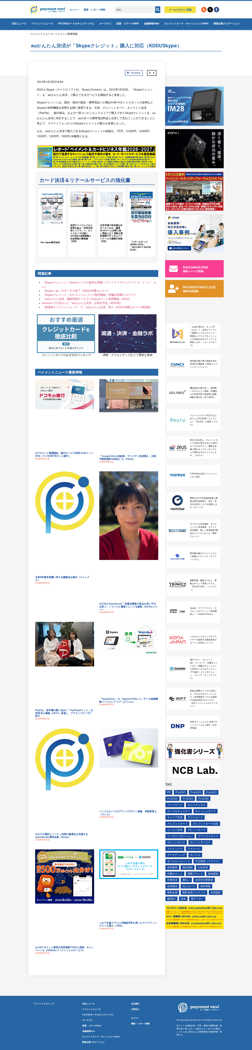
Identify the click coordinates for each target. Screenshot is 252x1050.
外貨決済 (172, 879)
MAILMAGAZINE (195, 267)
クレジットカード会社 (205, 823)
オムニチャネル (197, 804)
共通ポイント (175, 873)
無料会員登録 (190, 291)
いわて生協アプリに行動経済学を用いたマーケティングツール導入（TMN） (128, 924)
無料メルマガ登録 (193, 271)
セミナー (74, 9)
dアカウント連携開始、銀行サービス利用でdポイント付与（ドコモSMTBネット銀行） (64, 454)
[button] (134, 73)
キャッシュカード (205, 811)
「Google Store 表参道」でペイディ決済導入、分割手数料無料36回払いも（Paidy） (127, 457)
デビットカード (197, 829)
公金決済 (203, 867)
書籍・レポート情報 (94, 9)
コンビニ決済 (175, 829)
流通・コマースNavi (127, 23)
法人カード (188, 886)
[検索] (157, 9)
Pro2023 (211, 792)
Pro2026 (203, 798)
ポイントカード (176, 842)
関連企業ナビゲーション (227, 23)
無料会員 (172, 892)
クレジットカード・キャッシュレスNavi (186, 23)
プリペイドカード (208, 836)
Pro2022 (196, 792)
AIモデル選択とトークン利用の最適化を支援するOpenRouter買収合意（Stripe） (61, 835)
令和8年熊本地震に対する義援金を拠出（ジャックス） (62, 578)
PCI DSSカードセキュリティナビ (76, 23)
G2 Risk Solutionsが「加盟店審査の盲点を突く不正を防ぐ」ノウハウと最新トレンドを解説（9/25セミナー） (128, 606)
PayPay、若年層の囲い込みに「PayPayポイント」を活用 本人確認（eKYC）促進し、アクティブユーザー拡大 (64, 713)
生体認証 (216, 892)
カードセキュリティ (178, 811)
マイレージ (194, 848)
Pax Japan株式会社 (50, 242)
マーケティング (176, 854)
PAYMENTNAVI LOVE (199, 287)
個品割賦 (187, 867)
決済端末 (172, 886)
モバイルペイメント (178, 861)
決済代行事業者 (204, 879)
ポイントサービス (200, 842)
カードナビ (105, 23)
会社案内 (135, 1003)
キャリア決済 (175, 817)
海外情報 (205, 886)
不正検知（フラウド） (208, 861)
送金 (183, 898)
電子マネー (197, 898)
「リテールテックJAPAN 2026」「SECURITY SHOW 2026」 (140, 245)
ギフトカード (195, 817)
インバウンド (175, 804)
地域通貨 (213, 873)
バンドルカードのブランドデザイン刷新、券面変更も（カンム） (128, 813)
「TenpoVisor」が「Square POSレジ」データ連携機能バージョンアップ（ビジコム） (128, 700)
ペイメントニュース (42, 23)
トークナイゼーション (180, 836)
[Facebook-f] (216, 9)
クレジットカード (177, 823)
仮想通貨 (172, 867)
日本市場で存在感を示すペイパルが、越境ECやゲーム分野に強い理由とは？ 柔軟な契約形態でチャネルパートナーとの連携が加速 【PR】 (111, 233)
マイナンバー (175, 848)
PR (169, 792)
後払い (186, 879)
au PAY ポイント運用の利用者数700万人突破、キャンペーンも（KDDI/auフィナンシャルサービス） (64, 949)
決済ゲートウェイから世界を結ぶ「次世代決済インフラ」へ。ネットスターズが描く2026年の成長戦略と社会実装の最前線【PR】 (81, 233)
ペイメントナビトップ (43, 1003)
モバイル (195, 854)
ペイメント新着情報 (66, 33)
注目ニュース (19, 23)
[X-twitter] (210, 9)
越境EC (171, 898)
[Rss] (204, 9)
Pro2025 (188, 798)
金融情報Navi (151, 23)
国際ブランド (195, 873)
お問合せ (135, 1009)
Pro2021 (181, 792)
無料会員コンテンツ (194, 892)
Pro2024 (172, 798)
